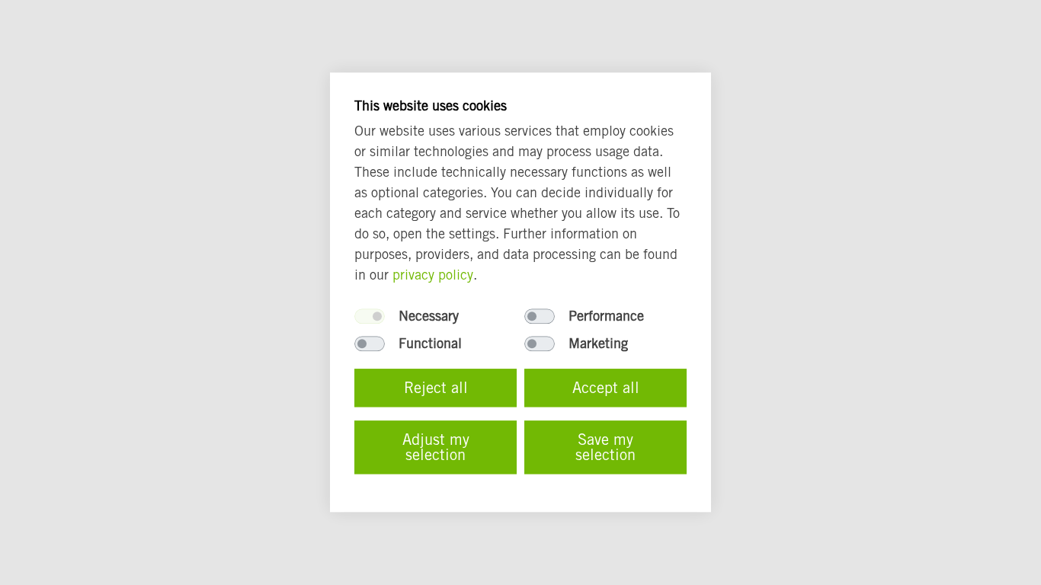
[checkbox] (369, 316)
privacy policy (432, 275)
